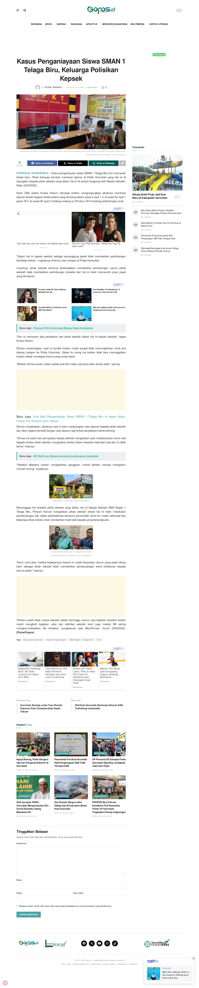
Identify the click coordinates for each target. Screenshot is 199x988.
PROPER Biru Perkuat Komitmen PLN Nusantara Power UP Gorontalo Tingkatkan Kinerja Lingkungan (109, 807)
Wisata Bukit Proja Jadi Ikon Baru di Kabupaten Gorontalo (149, 196)
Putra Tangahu (53, 87)
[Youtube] (99, 943)
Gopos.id (88, 960)
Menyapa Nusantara (114, 24)
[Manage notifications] (5, 982)
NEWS (48, 24)
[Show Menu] (17, 10)
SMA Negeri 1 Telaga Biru (81, 639)
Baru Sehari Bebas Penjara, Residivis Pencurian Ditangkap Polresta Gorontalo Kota (161, 212)
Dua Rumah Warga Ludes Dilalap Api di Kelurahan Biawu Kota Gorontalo (70, 805)
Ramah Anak (96, 964)
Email (19, 893)
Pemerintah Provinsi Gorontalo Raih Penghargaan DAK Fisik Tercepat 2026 (70, 763)
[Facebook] (84, 943)
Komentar (22, 843)
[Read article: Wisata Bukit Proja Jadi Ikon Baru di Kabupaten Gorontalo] (157, 173)
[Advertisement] (99, 38)
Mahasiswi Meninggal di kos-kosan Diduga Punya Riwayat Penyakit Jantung (160, 250)
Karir (69, 964)
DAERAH (61, 24)
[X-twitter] (92, 943)
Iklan (63, 964)
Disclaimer (134, 964)
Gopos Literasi (158, 24)
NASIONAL (76, 24)
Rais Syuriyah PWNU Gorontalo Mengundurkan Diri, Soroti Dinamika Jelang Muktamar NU (32, 807)
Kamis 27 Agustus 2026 (64, 770)
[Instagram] (107, 943)
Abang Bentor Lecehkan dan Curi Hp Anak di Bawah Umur (161, 224)
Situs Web (78, 893)
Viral (99, 639)
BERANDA (36, 24)
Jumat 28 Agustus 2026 (26, 770)
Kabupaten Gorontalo (33, 639)
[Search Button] (24, 10)
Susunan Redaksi (109, 964)
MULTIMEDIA (137, 24)
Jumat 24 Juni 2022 (75, 87)
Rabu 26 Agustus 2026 (26, 816)
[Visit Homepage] (101, 10)
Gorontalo (92, 87)
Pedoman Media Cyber (81, 964)
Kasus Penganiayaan (56, 639)
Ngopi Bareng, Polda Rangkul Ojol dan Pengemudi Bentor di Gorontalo (32, 763)
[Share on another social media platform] (122, 163)
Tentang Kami (122, 964)
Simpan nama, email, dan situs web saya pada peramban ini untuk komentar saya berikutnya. (65, 906)
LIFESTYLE (91, 24)
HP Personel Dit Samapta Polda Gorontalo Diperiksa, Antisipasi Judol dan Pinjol (109, 763)
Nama (19, 879)
